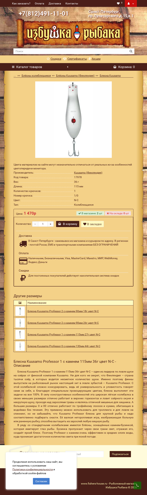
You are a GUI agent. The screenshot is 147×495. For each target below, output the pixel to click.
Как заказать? (21, 3)
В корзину (70, 224)
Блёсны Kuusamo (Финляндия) (75, 75)
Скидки (56, 59)
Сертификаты (77, 59)
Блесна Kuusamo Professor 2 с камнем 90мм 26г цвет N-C (63, 322)
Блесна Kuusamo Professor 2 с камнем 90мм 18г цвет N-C (63, 311)
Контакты (71, 3)
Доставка (55, 3)
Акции (96, 59)
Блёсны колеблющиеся (36, 75)
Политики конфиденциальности (32, 469)
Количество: (23, 223)
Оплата (39, 3)
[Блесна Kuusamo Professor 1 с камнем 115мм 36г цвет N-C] (73, 119)
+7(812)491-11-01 (44, 13)
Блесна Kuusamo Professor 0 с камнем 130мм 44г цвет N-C (64, 346)
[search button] (131, 51)
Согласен (41, 481)
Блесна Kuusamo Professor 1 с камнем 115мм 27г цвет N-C (64, 334)
